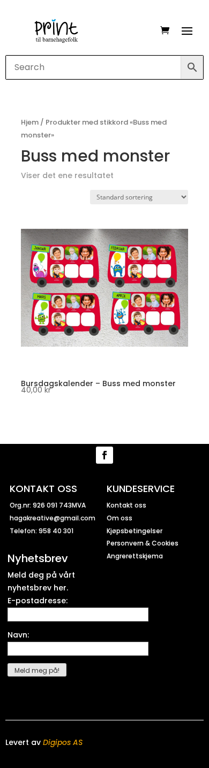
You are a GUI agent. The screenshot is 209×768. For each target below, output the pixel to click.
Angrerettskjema (135, 555)
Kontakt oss (126, 505)
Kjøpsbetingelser (134, 530)
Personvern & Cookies (142, 543)
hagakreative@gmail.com (52, 518)
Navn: (18, 634)
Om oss (119, 518)
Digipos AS (63, 742)
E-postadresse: (38, 600)
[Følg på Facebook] (104, 455)
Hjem (30, 122)
